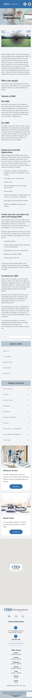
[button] (1, 4)
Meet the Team (7, 362)
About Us (6, 351)
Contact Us (6, 373)
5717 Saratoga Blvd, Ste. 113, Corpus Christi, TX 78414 (16, 631)
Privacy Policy (18, 693)
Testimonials (7, 368)
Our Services (7, 356)
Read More (16, 486)
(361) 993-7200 (16, 639)
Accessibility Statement (8, 693)
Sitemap (25, 693)
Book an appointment (16, 643)
